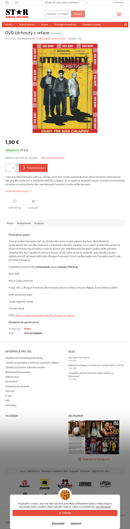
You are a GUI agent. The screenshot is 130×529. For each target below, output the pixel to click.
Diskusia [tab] (39, 223)
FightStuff (97, 471)
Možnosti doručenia (52, 158)
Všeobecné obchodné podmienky (62, 2)
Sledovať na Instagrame (96, 459)
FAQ (7, 400)
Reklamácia (12, 377)
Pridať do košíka (35, 167)
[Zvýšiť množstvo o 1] (17, 166)
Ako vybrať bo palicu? (79, 357)
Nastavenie (58, 523)
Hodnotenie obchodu (17, 386)
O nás (8, 396)
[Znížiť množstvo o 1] (17, 170)
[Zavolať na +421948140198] (10, 2)
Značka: (75, 38)
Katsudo (85, 471)
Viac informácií (103, 506)
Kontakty (10, 405)
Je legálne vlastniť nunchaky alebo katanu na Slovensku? (90, 375)
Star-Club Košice (30, 471)
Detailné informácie (16, 191)
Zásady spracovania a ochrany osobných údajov (32, 363)
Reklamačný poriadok (17, 372)
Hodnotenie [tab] (24, 223)
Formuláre (11, 381)
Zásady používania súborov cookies (25, 367)
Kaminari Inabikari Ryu (54, 471)
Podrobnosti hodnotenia (50, 38)
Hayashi (74, 471)
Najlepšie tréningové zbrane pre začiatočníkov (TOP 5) (96, 365)
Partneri (10, 391)
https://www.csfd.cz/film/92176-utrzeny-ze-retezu (45, 315)
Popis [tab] (10, 223)
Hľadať (78, 13)
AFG (107, 471)
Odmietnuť (76, 523)
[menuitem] (9, 24)
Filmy (27, 329)
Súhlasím (66, 513)
